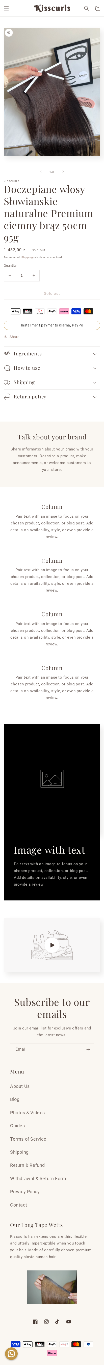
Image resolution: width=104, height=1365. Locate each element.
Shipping (27, 257)
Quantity (10, 265)
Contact (18, 1205)
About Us (20, 1086)
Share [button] (14, 337)
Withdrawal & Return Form (38, 1178)
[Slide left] (40, 171)
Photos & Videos (27, 1112)
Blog (14, 1099)
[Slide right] (63, 171)
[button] (6, 8)
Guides (17, 1125)
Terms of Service (28, 1139)
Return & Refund (27, 1165)
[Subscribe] (88, 1049)
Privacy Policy (25, 1191)
